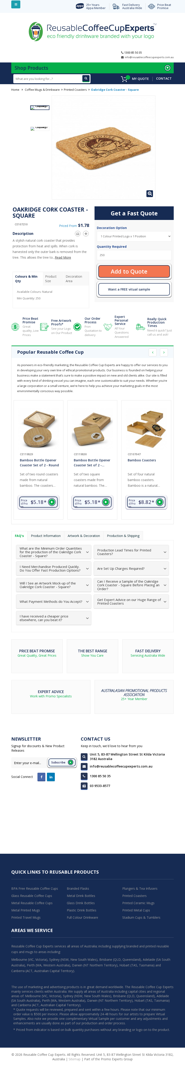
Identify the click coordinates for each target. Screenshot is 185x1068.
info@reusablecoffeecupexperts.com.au (149, 57)
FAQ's (19, 536)
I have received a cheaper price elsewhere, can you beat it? (44, 618)
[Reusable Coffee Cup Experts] (93, 31)
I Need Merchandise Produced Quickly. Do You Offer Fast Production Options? (50, 568)
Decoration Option (112, 228)
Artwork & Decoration (84, 536)
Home (15, 90)
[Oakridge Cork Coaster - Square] (39, 107)
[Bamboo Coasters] (146, 429)
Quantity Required (112, 246)
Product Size (51, 278)
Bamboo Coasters (142, 460)
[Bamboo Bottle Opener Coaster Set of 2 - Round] (38, 429)
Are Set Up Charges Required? (121, 568)
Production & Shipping (123, 536)
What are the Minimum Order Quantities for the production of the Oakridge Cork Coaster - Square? (51, 552)
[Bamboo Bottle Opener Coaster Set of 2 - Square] (92, 429)
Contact (164, 78)
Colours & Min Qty (26, 278)
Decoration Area (74, 278)
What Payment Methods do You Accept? (51, 601)
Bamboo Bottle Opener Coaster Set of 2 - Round (39, 462)
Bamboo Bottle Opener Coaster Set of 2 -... (92, 462)
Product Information (46, 536)
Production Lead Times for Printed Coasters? (124, 552)
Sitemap (75, 1059)
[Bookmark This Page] (86, 233)
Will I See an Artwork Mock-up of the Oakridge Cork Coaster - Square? (48, 585)
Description (23, 233)
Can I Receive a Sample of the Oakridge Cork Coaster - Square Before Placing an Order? (128, 585)
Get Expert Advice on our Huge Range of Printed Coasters (129, 601)
